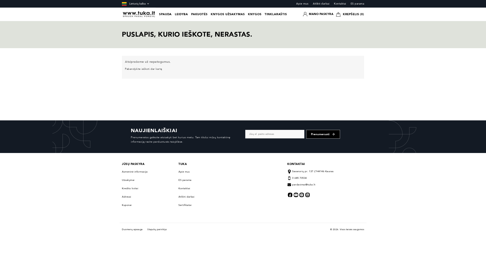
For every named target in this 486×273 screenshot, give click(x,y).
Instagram (302, 195)
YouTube (296, 195)
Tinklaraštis (276, 14)
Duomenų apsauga (133, 229)
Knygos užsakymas (228, 14)
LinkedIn (307, 195)
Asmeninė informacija (135, 171)
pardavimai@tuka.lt (303, 184)
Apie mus (302, 3)
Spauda (165, 14)
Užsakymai (128, 180)
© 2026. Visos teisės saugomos (347, 229)
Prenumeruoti (323, 134)
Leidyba (181, 14)
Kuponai (127, 205)
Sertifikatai (185, 205)
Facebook (290, 195)
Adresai (126, 196)
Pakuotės (199, 14)
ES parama (357, 3)
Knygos (254, 14)
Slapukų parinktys (157, 229)
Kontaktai (340, 3)
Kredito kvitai (130, 188)
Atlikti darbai (321, 3)
